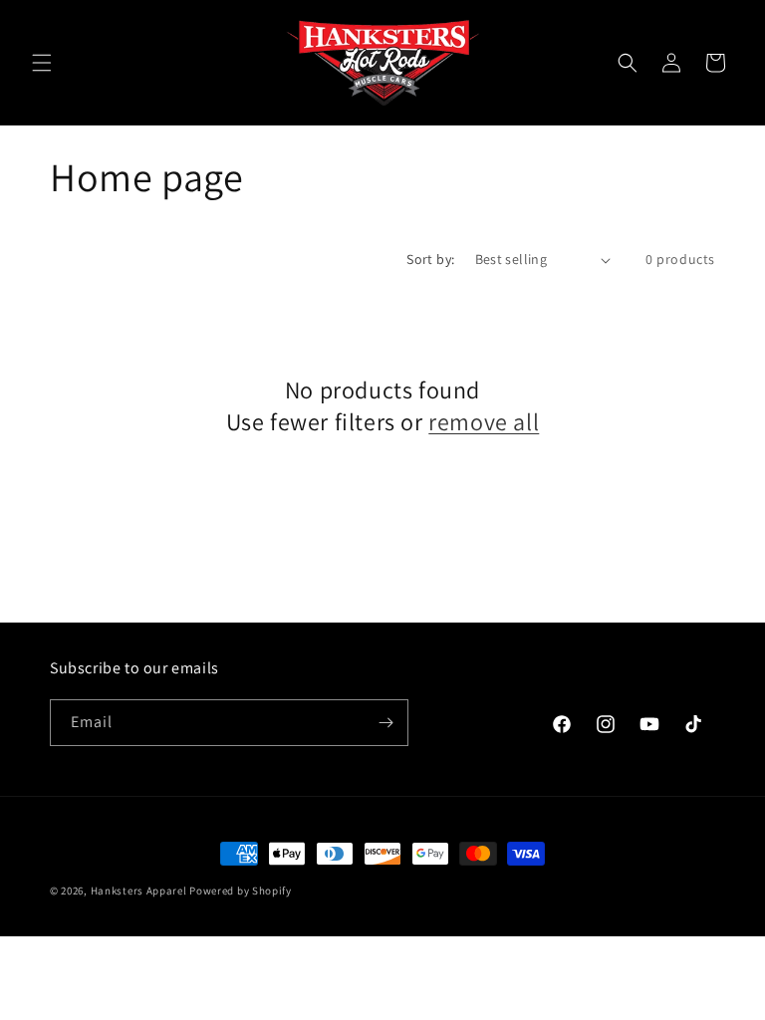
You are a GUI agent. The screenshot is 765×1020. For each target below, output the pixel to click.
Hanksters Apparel (139, 890)
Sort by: (430, 259)
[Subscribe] (385, 722)
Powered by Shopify (240, 890)
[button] (42, 63)
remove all (483, 421)
